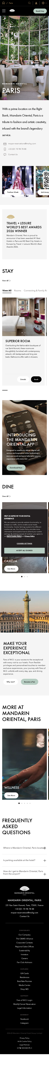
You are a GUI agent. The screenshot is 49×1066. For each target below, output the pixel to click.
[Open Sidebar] (3, 11)
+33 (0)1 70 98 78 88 (17, 149)
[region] (24, 533)
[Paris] (12, 11)
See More (11, 568)
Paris (11, 3)
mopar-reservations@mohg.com (22, 144)
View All (5, 280)
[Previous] (7, 316)
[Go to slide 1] (22, 333)
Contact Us (13, 155)
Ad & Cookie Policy (14, 536)
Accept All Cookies (24, 550)
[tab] (6, 290)
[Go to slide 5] (30, 803)
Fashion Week (12, 192)
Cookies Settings (24, 543)
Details (23, 379)
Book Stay (40, 11)
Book (36, 379)
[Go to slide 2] (25, 333)
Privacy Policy (30, 536)
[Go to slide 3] (27, 576)
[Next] (39, 316)
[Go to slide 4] (27, 803)
